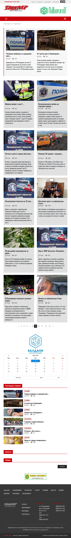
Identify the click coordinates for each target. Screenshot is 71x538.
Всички (62, 466)
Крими (17, 23)
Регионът (28, 490)
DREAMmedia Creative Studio (58, 535)
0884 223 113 (43, 515)
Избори (7, 493)
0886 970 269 (60, 511)
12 (46, 326)
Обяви (61, 490)
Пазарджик (17, 490)
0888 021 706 (60, 508)
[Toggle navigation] (6, 18)
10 (38, 326)
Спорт (37, 490)
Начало (7, 23)
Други (53, 490)
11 (42, 326)
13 (49, 326)
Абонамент (47, 2)
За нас (34, 2)
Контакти (56, 2)
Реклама (40, 2)
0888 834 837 (43, 519)
